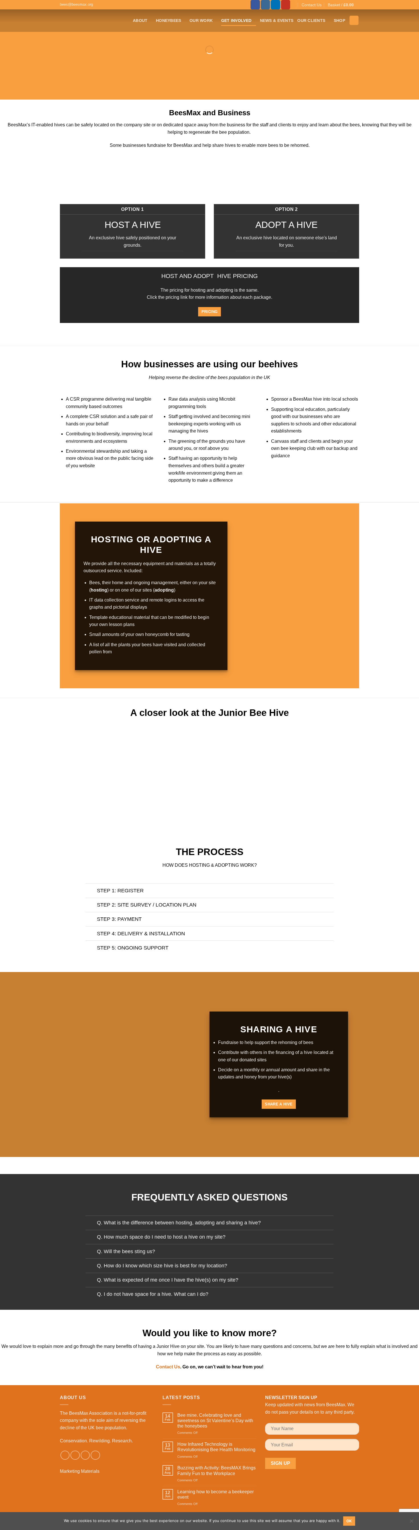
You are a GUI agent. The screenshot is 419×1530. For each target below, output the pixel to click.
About (140, 20)
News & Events (277, 20)
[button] (343, 5)
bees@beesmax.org (76, 4)
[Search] (354, 20)
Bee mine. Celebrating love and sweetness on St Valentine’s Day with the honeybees (215, 1420)
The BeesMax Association (86, 1413)
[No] (411, 1522)
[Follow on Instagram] (265, 4)
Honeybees (168, 20)
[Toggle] (91, 891)
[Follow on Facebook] (255, 4)
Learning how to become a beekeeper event (215, 1494)
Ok (349, 1521)
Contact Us (312, 5)
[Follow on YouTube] (285, 4)
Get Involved (236, 20)
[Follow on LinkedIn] (275, 4)
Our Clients (311, 20)
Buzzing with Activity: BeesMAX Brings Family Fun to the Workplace (216, 1470)
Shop (339, 20)
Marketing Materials (79, 1471)
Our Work (201, 20)
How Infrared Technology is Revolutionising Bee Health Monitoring (216, 1447)
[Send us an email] (85, 1455)
